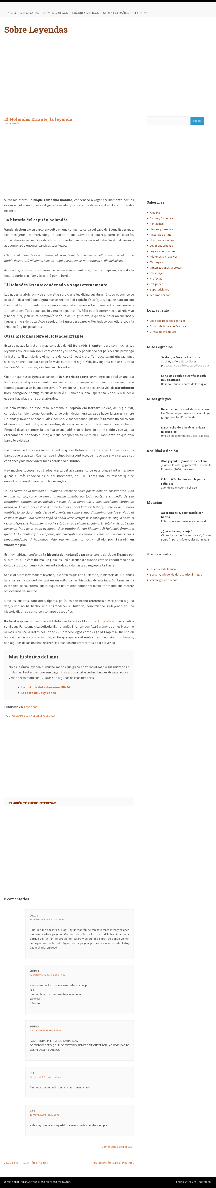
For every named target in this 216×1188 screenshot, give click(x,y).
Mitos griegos (159, 399)
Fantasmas (157, 224)
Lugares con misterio (163, 251)
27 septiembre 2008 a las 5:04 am (47, 974)
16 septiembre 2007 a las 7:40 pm (47, 919)
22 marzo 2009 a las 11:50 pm (45, 1077)
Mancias (154, 502)
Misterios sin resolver (163, 256)
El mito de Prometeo (163, 332)
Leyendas (140, 13)
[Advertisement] (108, 76)
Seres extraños (116, 13)
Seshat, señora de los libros (180, 357)
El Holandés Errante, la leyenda (38, 119)
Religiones (156, 284)
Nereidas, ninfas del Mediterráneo (185, 409)
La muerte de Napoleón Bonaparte (27, 1163)
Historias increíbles (162, 240)
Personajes (157, 273)
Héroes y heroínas (161, 229)
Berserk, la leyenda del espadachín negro (176, 574)
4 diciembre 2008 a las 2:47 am (46, 1030)
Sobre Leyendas (36, 29)
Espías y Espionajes (162, 218)
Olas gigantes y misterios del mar (184, 461)
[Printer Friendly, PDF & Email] (16, 727)
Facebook (190, 12)
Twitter (199, 12)
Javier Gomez (11, 123)
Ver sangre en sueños (163, 580)
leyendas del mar (44, 715)
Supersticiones (159, 289)
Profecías (156, 278)
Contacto (205, 1182)
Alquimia (155, 213)
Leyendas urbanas (161, 245)
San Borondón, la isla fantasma (112, 1163)
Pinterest (207, 12)
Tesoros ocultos (160, 295)
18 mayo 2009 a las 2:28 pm (44, 1114)
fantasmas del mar (22, 715)
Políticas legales (186, 1182)
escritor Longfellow (100, 621)
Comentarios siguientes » (118, 1147)
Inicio (11, 13)
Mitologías (29, 13)
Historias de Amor (161, 235)
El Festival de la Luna (163, 569)
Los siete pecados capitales (168, 321)
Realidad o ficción (162, 451)
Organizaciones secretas (166, 267)
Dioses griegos (55, 13)
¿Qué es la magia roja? (176, 531)
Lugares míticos (85, 13)
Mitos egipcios (160, 347)
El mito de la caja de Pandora (168, 326)
